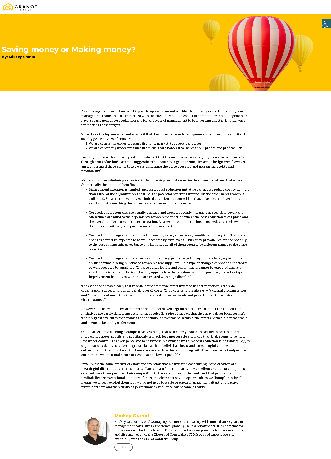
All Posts (123, 447)
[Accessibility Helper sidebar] (326, 23)
